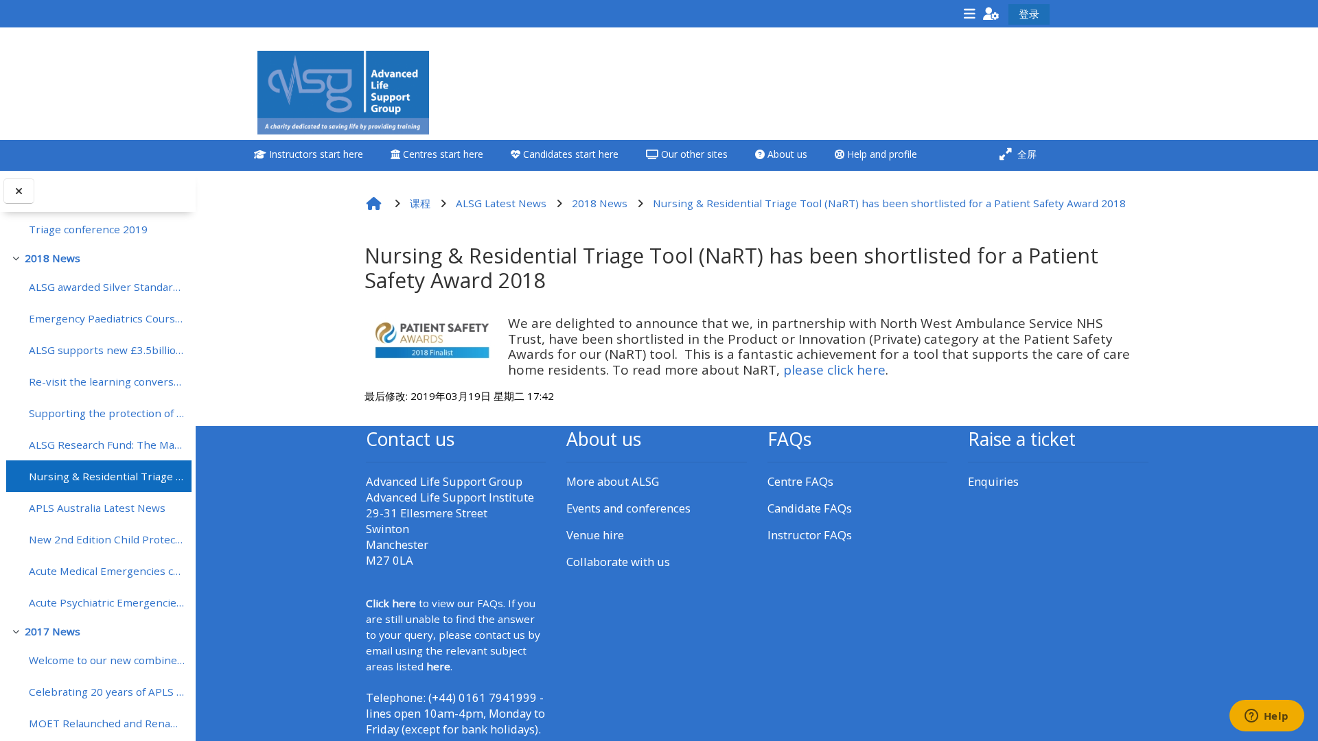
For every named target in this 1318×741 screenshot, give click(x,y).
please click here (834, 370)
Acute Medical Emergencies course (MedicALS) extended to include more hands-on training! (107, 571)
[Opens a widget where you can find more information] (1266, 717)
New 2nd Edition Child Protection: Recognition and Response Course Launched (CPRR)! (107, 539)
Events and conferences (628, 508)
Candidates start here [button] (569, 154)
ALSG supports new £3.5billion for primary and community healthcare (107, 350)
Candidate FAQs (809, 508)
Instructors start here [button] (314, 154)
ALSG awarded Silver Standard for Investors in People (107, 287)
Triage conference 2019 (88, 229)
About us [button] (786, 154)
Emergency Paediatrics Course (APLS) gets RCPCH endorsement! (107, 318)
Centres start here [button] (441, 154)
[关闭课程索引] (18, 191)
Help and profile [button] (880, 154)
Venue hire (595, 535)
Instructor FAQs (809, 535)
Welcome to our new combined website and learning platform (107, 660)
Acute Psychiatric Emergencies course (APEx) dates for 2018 (107, 602)
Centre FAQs (800, 481)
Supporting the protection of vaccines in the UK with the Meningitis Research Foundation (107, 413)
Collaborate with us (618, 561)
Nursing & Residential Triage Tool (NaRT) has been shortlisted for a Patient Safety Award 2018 (107, 476)
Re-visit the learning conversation (107, 381)
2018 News (52, 258)
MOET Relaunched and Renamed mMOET (107, 723)
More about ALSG (612, 481)
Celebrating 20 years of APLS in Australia (107, 691)
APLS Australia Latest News (97, 508)
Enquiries (993, 481)
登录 (1029, 14)
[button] (991, 13)
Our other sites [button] (693, 154)
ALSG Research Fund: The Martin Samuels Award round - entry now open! (107, 444)
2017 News (52, 631)
